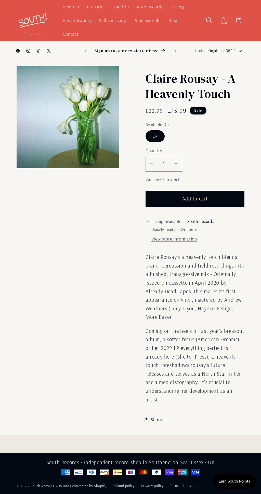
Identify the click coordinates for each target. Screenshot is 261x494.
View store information (174, 239)
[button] (71, 7)
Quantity (154, 150)
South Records (42, 486)
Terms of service (183, 486)
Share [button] (156, 419)
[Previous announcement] (85, 51)
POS (59, 486)
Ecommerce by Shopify (88, 486)
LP (155, 136)
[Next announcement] (175, 51)
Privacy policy (152, 486)
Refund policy (124, 486)
